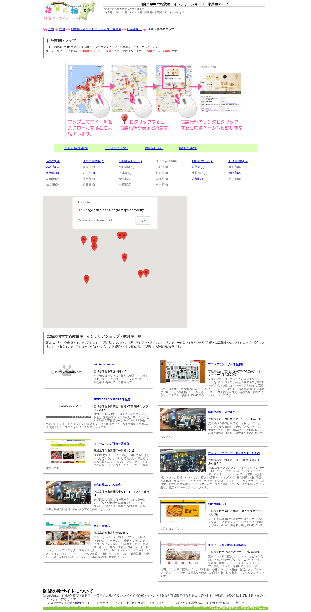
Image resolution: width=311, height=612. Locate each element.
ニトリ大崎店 (102, 526)
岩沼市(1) (89, 173)
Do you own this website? (95, 220)
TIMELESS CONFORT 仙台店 (112, 399)
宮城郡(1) (198, 178)
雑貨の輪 (73, 602)
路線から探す (188, 148)
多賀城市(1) (53, 173)
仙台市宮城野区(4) (131, 161)
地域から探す (154, 148)
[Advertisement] (229, 227)
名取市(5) (198, 167)
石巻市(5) (52, 167)
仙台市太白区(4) (202, 161)
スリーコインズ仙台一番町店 (111, 443)
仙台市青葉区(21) (94, 161)
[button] (84, 240)
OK (143, 220)
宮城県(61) (53, 161)
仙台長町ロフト (217, 503)
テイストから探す (116, 148)
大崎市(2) (234, 173)
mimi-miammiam (104, 364)
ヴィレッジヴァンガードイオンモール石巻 (234, 453)
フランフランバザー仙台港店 (226, 364)
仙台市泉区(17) (238, 161)
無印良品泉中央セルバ (221, 412)
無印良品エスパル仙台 (107, 484)
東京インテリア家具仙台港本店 (227, 545)
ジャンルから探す (76, 148)
